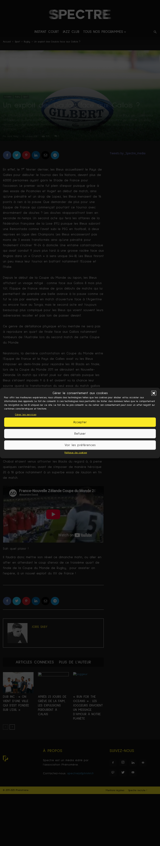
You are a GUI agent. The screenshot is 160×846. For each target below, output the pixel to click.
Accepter (80, 422)
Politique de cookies (76, 452)
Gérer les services (25, 414)
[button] (154, 393)
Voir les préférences (80, 444)
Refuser (80, 433)
